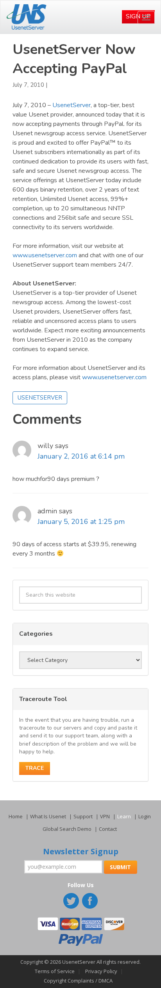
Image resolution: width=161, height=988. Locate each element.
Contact (108, 828)
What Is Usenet (48, 816)
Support (83, 816)
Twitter (72, 901)
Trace (34, 768)
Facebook (90, 901)
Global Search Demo (67, 828)
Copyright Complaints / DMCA (78, 980)
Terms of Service (55, 971)
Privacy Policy (101, 971)
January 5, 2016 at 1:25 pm (81, 521)
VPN (105, 816)
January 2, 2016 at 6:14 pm (81, 456)
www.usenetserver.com (45, 255)
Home (16, 816)
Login (144, 816)
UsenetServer (71, 105)
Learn (124, 816)
